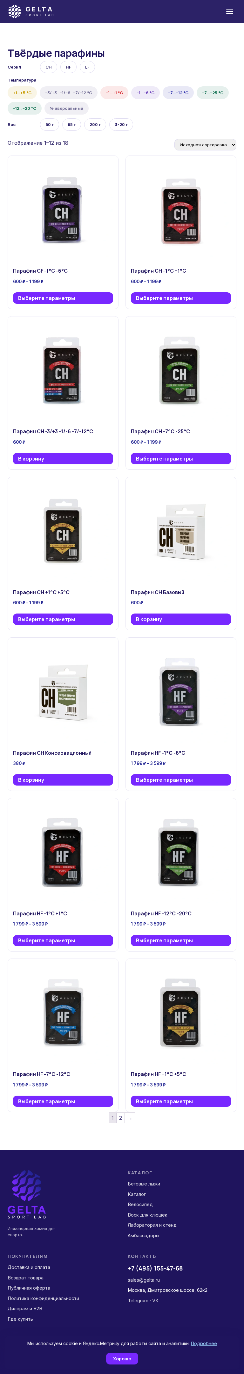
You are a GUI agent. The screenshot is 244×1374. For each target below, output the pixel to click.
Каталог (137, 1194)
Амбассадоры (143, 1235)
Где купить (20, 1319)
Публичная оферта (29, 1288)
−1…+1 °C (114, 93)
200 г (95, 124)
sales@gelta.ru (144, 1280)
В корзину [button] (31, 458)
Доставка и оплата (29, 1267)
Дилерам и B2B (25, 1308)
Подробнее (204, 1343)
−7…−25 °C (212, 93)
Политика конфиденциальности (43, 1298)
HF (68, 67)
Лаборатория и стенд (152, 1225)
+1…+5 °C (22, 93)
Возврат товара (26, 1277)
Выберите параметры (46, 298)
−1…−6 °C (145, 93)
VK (155, 1300)
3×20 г (121, 124)
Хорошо (122, 1359)
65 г (72, 124)
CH (48, 67)
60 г (49, 124)
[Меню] (229, 11)
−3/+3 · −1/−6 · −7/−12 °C (68, 93)
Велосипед (140, 1204)
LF (87, 67)
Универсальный (66, 108)
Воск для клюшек (147, 1215)
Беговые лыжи (144, 1183)
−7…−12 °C (178, 93)
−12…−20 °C (24, 108)
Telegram (138, 1300)
